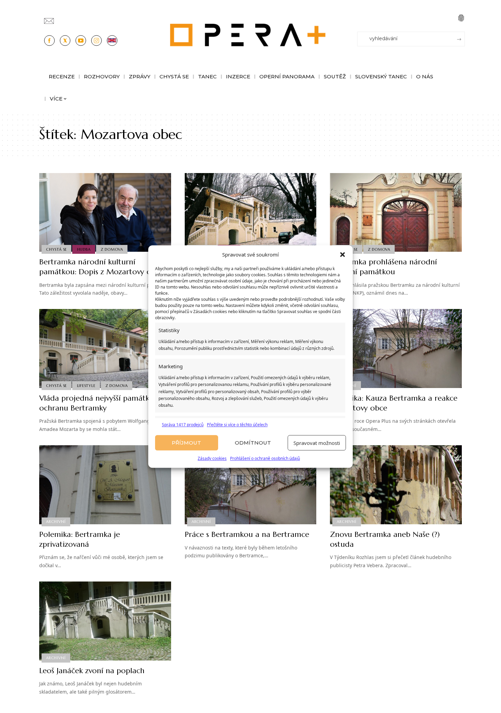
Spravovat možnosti (316, 442)
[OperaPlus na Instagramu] (96, 40)
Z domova (112, 249)
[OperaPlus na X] (65, 40)
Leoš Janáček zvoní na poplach (92, 670)
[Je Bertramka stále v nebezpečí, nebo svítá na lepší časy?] (251, 212)
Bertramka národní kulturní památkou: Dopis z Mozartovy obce (101, 266)
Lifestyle (86, 385)
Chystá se (56, 249)
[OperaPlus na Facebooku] (49, 40)
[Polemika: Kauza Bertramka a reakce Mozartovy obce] (396, 348)
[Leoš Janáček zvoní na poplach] (105, 621)
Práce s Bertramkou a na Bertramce (247, 534)
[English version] (112, 40)
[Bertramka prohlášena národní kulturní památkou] (396, 212)
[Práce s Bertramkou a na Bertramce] (251, 484)
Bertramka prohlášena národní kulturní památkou (383, 266)
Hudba (84, 249)
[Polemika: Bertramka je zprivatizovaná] (105, 484)
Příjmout (186, 442)
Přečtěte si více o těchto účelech (237, 425)
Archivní (55, 521)
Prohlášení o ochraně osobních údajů (265, 459)
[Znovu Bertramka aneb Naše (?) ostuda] (396, 484)
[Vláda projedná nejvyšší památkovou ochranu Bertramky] (105, 348)
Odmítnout (253, 442)
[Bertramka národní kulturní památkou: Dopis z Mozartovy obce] (105, 212)
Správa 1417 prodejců (182, 425)
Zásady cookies (212, 459)
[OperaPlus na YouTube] (80, 40)
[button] (342, 254)
